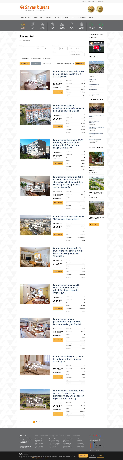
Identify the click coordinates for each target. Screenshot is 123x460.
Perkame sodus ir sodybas (54, 445)
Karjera (90, 17)
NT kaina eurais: (56, 46)
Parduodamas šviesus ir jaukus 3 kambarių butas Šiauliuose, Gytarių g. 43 (68, 358)
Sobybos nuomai (80, 445)
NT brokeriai (66, 17)
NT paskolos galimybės (67, 448)
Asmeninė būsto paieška (54, 440)
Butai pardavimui (38, 439)
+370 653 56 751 (23, 444)
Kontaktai (98, 17)
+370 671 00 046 (23, 443)
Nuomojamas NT (37, 17)
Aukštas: (71, 46)
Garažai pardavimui (39, 448)
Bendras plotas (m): (40, 46)
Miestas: (54, 52)
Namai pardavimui (38, 440)
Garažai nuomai (80, 443)
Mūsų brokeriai (66, 442)
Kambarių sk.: (22, 46)
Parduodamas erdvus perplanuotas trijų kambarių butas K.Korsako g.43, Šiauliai (67, 321)
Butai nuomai (79, 440)
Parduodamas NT (25, 17)
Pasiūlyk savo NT (66, 445)
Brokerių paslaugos (67, 443)
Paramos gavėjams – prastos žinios (96, 75)
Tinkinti (100, 455)
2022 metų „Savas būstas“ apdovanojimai (94, 121)
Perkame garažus (52, 446)
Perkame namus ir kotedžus (54, 443)
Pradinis (84, 1)
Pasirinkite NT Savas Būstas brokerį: (76, 52)
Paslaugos (48, 17)
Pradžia (21, 40)
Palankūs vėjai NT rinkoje (94, 84)
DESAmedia (97, 450)
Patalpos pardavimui (39, 446)
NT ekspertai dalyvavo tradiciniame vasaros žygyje (96, 134)
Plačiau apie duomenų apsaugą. (40, 458)
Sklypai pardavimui (38, 445)
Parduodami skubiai (37, 58)
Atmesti (92, 455)
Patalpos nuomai (80, 446)
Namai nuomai (80, 442)
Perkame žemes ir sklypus (68, 439)
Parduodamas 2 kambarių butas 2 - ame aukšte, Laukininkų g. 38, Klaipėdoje (68, 73)
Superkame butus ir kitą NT (54, 442)
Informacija (57, 17)
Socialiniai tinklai (100, 1)
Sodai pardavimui (38, 442)
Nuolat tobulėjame (92, 79)
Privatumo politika (80, 448)
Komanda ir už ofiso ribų (94, 94)
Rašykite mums (91, 1)
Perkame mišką (52, 448)
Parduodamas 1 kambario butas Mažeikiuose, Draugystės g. (68, 217)
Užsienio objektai (52, 439)
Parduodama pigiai (25, 58)
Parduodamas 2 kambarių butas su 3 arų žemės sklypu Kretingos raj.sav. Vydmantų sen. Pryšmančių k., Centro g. (68, 394)
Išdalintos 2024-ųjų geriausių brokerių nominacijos (96, 115)
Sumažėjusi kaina (48, 58)
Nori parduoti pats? (66, 446)
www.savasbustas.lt (23, 447)
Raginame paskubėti (93, 89)
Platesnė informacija (58, 92)
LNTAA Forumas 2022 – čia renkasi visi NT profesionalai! (96, 128)
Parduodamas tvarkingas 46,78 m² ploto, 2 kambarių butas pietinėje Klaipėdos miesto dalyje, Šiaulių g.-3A (68, 144)
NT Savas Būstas (66, 440)
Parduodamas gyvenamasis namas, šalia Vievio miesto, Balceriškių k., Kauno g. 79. (96, 169)
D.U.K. (74, 17)
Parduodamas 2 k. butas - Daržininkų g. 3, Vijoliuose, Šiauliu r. (96, 217)
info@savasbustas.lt (27, 446)
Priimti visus (83, 455)
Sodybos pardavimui (39, 443)
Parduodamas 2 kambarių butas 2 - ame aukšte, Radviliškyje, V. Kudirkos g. (96, 194)
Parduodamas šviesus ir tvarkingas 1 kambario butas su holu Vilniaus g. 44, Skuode (68, 108)
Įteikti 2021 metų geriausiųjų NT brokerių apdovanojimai (95, 140)
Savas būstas (81, 17)
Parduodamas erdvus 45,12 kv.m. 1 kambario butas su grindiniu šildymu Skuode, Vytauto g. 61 (66, 289)
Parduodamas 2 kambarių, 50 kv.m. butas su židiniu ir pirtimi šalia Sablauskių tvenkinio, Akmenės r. (68, 252)
